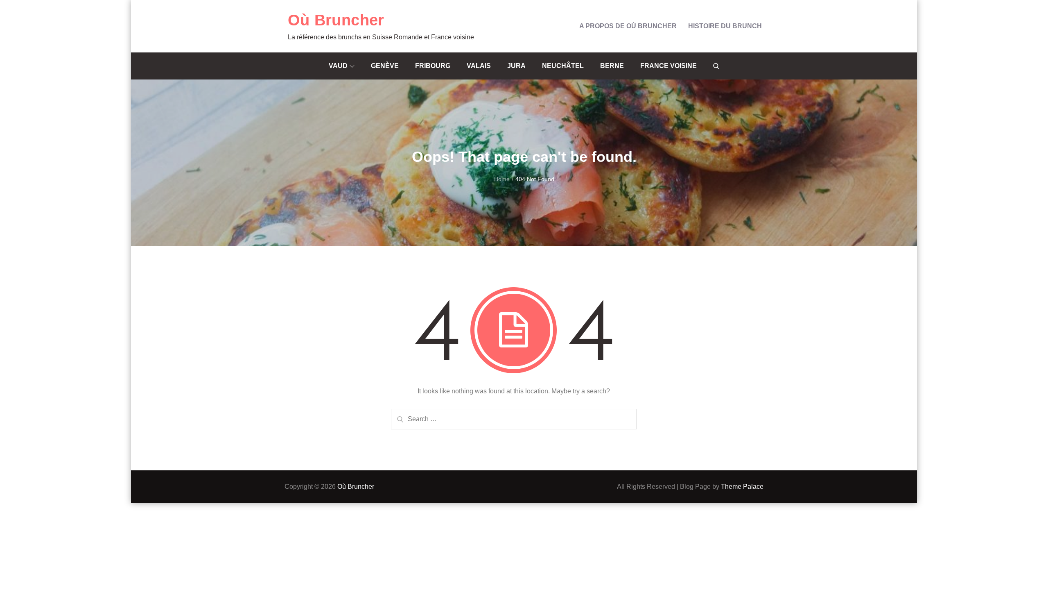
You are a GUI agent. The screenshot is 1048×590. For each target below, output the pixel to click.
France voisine (668, 65)
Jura (516, 65)
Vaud (338, 65)
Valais (479, 65)
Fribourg (432, 65)
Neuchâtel (563, 65)
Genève (385, 65)
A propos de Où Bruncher (628, 26)
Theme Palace (742, 486)
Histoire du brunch (725, 26)
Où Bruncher (336, 20)
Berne (612, 65)
